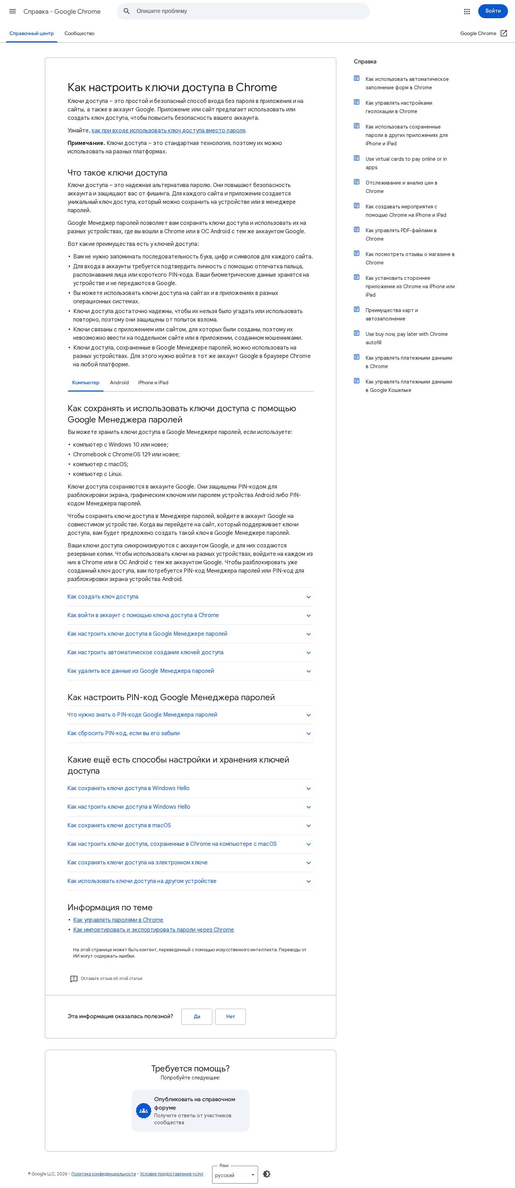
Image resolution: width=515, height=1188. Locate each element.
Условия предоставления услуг (172, 1173)
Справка (365, 61)
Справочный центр (31, 33)
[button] (12, 11)
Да (197, 1017)
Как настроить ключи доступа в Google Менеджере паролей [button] (147, 633)
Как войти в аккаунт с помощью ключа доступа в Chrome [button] (143, 615)
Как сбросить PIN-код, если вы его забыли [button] (123, 733)
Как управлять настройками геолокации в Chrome (399, 107)
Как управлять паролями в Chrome (118, 920)
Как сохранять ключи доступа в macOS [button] (119, 825)
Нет (230, 1017)
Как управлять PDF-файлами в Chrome (401, 234)
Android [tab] (119, 383)
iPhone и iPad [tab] (153, 383)
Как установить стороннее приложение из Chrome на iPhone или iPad (410, 286)
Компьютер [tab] (85, 383)
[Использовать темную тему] (266, 1174)
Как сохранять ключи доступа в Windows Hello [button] (128, 788)
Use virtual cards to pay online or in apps (406, 163)
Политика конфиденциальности (103, 1173)
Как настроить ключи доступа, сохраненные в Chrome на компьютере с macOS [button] (172, 844)
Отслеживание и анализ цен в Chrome (402, 187)
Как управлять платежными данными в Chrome (409, 362)
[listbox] (235, 1175)
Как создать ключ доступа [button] (102, 596)
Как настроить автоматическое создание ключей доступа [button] (145, 652)
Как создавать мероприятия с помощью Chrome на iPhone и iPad (406, 210)
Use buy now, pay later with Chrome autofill (407, 338)
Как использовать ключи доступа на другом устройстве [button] (142, 881)
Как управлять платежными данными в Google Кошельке (409, 386)
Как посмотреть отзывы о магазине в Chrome (410, 258)
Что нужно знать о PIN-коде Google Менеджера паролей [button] (142, 714)
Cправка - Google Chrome (62, 11)
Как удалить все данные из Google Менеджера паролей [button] (140, 671)
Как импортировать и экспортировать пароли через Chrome (153, 929)
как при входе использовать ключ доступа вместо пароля (168, 130)
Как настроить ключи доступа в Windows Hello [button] (128, 806)
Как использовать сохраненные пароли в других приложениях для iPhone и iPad (407, 135)
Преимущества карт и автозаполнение (392, 314)
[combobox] (253, 11)
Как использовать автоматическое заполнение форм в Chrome (407, 83)
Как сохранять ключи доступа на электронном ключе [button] (137, 862)
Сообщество (79, 33)
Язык (224, 1165)
